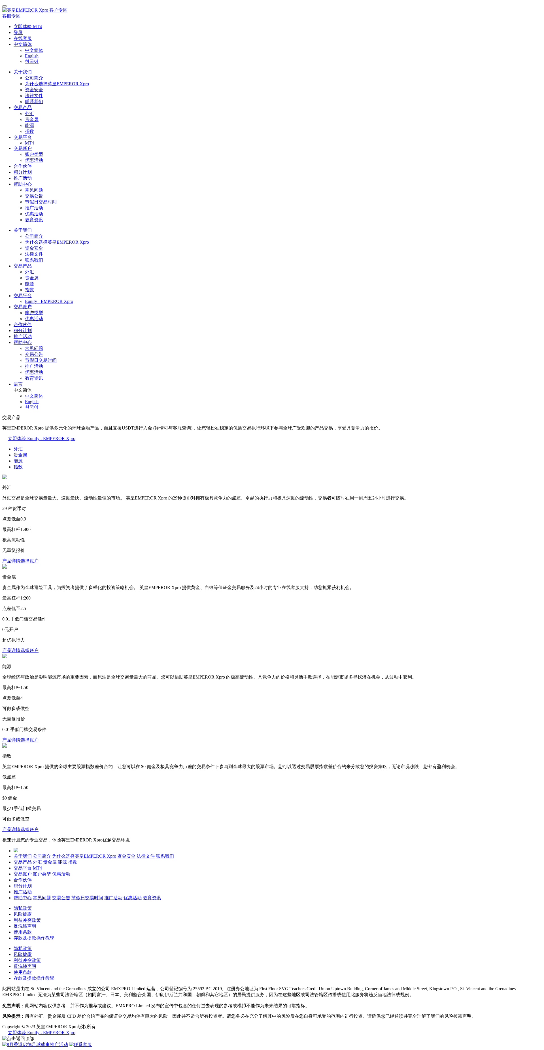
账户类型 (34, 154)
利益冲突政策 (27, 920)
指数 (29, 131)
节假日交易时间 (41, 201)
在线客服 (23, 38)
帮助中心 (23, 184)
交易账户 (23, 148)
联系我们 (34, 101)
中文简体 (23, 44)
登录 (18, 32)
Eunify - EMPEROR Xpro (49, 301)
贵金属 (32, 119)
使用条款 (23, 932)
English (32, 56)
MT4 (29, 143)
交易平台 (23, 137)
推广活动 (23, 178)
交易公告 (34, 196)
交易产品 (23, 107)
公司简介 (34, 77)
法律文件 (34, 95)
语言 (18, 384)
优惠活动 (34, 160)
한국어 (32, 61)
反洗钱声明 (25, 926)
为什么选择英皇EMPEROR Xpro (57, 83)
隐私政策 (23, 908)
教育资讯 (34, 219)
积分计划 (23, 172)
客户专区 (58, 10)
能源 (29, 125)
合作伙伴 (23, 166)
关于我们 (23, 71)
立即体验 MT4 (28, 26)
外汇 (29, 113)
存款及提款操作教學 (34, 938)
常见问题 (34, 190)
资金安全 (34, 89)
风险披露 (23, 914)
